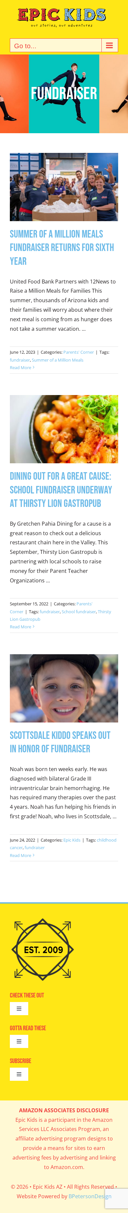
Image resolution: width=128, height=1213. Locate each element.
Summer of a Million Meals (57, 360)
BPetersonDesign (90, 1196)
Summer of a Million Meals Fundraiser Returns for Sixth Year (62, 248)
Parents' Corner (78, 352)
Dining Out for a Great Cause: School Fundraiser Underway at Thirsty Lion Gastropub (61, 490)
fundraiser (20, 360)
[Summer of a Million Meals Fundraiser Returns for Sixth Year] (64, 187)
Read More (20, 367)
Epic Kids (71, 840)
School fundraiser (79, 612)
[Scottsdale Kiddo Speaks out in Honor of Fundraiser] (64, 688)
